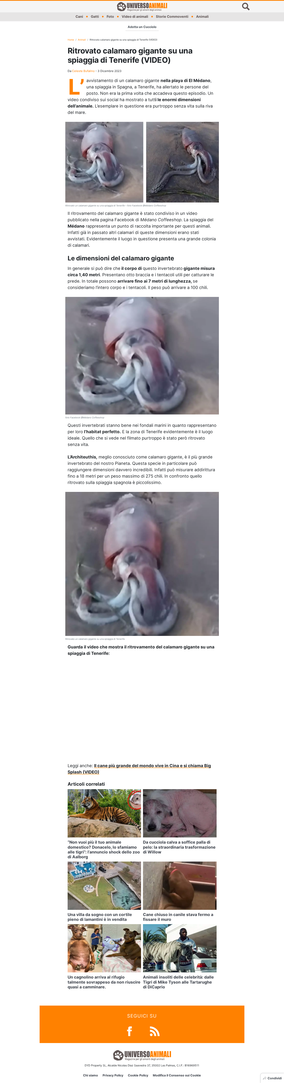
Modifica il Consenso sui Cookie (177, 1075)
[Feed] (155, 1031)
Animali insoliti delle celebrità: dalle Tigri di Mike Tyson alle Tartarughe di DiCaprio (178, 982)
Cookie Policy (138, 1075)
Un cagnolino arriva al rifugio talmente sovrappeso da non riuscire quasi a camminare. (104, 982)
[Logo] (142, 6)
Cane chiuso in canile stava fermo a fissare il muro (178, 917)
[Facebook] (129, 1031)
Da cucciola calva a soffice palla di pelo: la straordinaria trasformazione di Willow (179, 847)
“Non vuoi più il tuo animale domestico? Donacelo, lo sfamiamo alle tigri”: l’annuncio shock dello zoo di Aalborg (104, 849)
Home (71, 39)
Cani (79, 16)
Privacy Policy (113, 1075)
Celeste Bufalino (83, 71)
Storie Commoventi (172, 16)
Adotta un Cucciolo (142, 27)
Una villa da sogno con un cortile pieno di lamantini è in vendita (100, 917)
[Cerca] (246, 6)
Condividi (275, 1078)
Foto (110, 16)
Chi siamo (90, 1075)
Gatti (95, 16)
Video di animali (135, 16)
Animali (202, 16)
